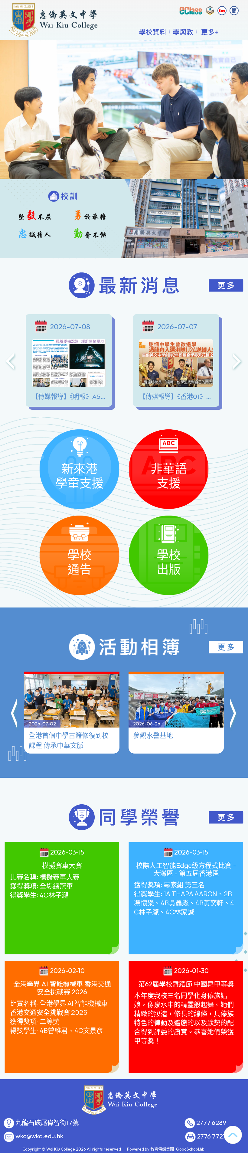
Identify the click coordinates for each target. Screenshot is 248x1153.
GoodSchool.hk (190, 1149)
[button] (14, 714)
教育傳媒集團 (162, 1149)
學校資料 (153, 31)
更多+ (210, 31)
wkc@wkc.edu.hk (39, 1136)
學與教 (183, 31)
